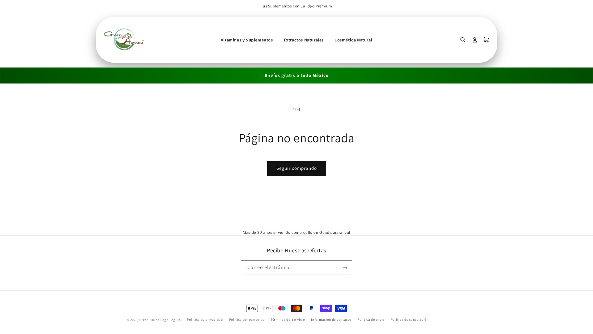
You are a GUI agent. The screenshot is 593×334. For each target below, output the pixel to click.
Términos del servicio (288, 319)
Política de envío (371, 319)
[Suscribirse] (345, 267)
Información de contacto (331, 319)
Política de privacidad (205, 319)
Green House (149, 320)
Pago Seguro (170, 320)
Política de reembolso (247, 319)
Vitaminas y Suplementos (247, 40)
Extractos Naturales (304, 40)
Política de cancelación (410, 319)
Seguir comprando (296, 168)
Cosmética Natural (353, 40)
